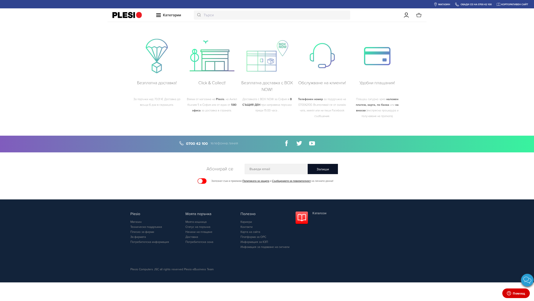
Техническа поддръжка (146, 227)
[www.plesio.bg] (127, 15)
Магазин (136, 222)
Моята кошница (196, 222)
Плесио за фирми (142, 232)
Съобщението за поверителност (291, 181)
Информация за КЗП (254, 242)
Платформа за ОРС (253, 237)
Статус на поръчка (197, 227)
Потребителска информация (149, 242)
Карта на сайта (250, 232)
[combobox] (272, 15)
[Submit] (199, 15)
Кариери (246, 222)
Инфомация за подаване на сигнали (265, 247)
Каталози (319, 213)
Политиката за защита (255, 181)
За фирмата (138, 237)
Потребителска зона (199, 242)
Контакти (247, 227)
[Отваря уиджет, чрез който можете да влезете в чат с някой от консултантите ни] (516, 293)
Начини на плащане (198, 232)
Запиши (323, 169)
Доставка (191, 237)
